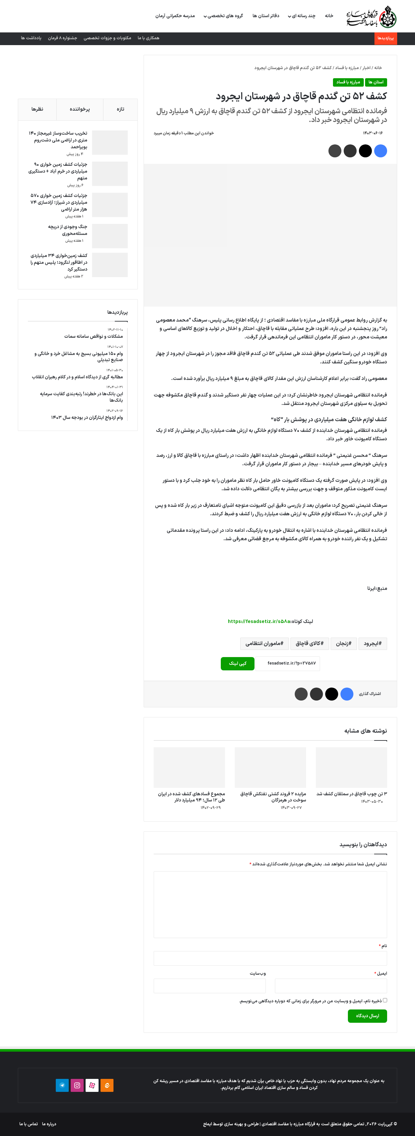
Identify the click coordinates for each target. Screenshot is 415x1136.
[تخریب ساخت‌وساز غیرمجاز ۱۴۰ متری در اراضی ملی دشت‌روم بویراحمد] (110, 142)
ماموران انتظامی (262, 644)
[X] (365, 150)
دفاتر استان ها (266, 16)
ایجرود (371, 644)
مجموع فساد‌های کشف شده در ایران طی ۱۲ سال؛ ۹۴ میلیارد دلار (191, 797)
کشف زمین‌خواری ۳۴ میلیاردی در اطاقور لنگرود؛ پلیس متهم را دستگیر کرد (58, 262)
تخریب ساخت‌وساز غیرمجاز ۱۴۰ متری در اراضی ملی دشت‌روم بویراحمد (58, 140)
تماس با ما (28, 1124)
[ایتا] (107, 1085)
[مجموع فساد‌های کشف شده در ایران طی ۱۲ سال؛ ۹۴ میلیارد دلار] (189, 767)
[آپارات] (92, 1085)
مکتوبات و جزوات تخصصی (107, 38)
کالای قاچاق (308, 644)
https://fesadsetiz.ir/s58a (259, 622)
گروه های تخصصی (225, 16)
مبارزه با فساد (347, 68)
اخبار (366, 68)
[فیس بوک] (380, 150)
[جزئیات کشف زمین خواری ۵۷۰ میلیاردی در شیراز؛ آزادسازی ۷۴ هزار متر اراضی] (110, 205)
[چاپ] (334, 150)
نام (383, 946)
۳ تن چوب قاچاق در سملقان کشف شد (351, 794)
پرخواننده (80, 109)
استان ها (376, 82)
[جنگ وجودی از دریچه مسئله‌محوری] (110, 236)
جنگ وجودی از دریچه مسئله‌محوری (67, 230)
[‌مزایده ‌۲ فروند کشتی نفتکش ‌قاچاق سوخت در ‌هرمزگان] (270, 767)
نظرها (37, 109)
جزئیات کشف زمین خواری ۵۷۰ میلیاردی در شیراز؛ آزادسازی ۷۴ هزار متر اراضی (58, 202)
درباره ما (49, 1124)
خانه (329, 16)
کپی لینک (237, 663)
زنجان (342, 644)
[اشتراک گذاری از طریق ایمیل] (350, 150)
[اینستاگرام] (77, 1085)
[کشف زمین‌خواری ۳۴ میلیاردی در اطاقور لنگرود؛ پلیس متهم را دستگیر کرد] (110, 265)
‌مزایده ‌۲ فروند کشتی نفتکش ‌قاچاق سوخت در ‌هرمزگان (273, 797)
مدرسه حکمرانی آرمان (175, 16)
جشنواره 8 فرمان (62, 38)
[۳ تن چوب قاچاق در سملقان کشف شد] (351, 767)
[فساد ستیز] (370, 17)
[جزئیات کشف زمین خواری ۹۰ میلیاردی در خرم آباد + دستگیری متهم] (110, 174)
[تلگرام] (62, 1085)
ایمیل (380, 974)
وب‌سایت (258, 974)
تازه (120, 109)
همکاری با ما (149, 38)
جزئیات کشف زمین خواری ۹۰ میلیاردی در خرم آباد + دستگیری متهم (57, 171)
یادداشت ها (31, 38)
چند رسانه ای (303, 16)
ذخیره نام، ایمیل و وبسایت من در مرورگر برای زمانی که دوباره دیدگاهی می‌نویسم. (310, 1001)
